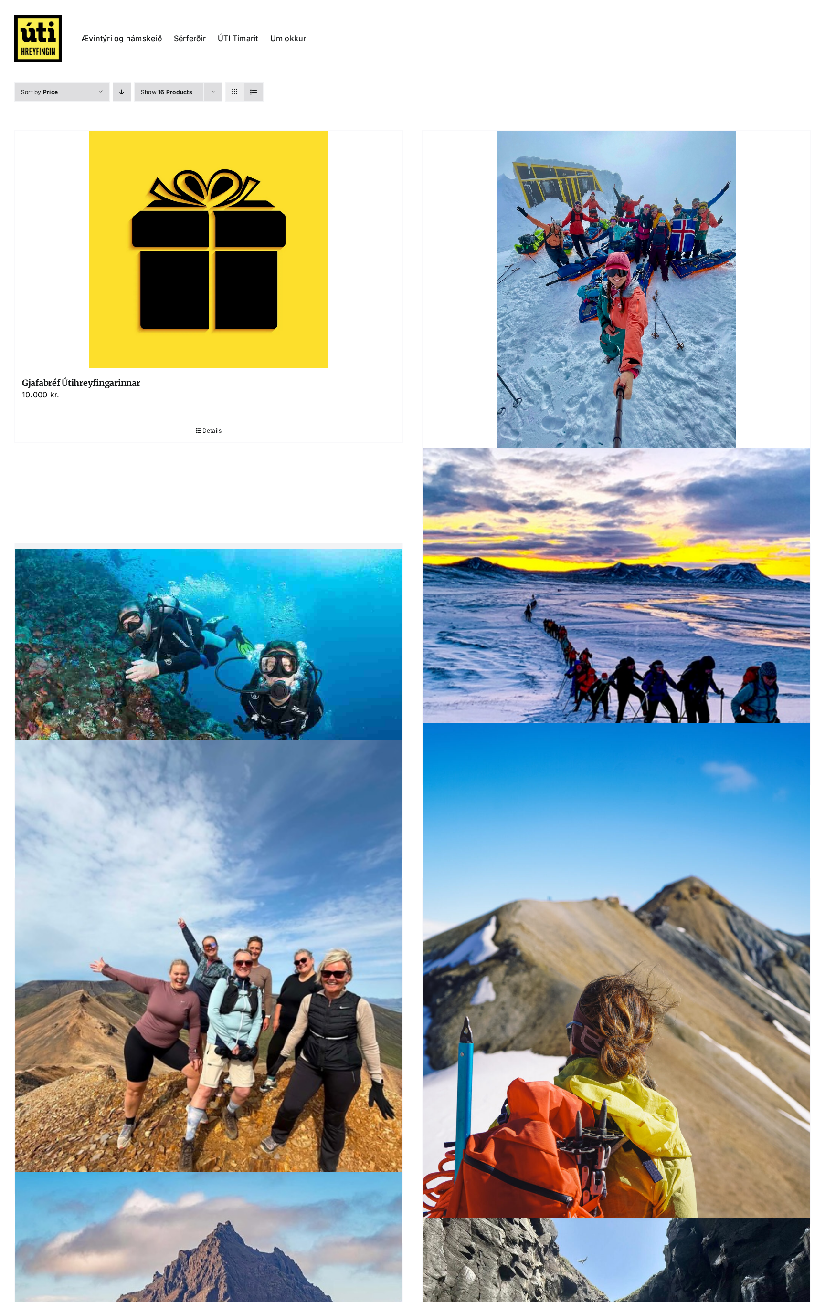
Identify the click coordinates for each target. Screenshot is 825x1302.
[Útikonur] (208, 998)
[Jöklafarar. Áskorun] (616, 290)
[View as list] (253, 92)
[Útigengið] (616, 1013)
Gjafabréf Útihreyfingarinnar (81, 382)
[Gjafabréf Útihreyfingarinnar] (208, 249)
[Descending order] (122, 92)
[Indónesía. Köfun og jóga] (208, 663)
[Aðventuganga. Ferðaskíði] (616, 626)
